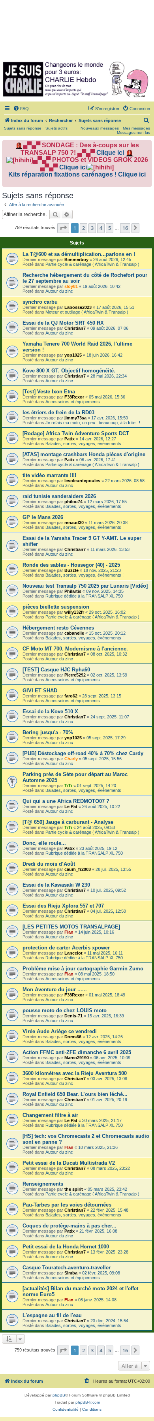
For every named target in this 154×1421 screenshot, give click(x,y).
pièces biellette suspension (56, 607)
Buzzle (71, 570)
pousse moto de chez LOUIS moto (65, 1010)
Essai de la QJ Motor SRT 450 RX (63, 323)
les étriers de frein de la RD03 (58, 412)
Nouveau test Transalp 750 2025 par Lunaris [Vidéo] (85, 586)
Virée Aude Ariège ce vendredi (60, 1031)
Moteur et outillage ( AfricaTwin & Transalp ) (86, 312)
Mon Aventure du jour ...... (55, 989)
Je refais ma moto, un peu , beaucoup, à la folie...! (92, 422)
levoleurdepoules (82, 480)
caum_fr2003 (77, 869)
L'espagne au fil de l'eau (52, 1315)
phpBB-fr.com (87, 1402)
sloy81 (71, 286)
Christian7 (75, 328)
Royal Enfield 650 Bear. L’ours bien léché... (75, 1094)
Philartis (72, 591)
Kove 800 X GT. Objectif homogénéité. (69, 371)
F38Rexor (74, 397)
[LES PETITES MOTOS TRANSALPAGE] (71, 927)
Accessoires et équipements (72, 401)
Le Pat (70, 806)
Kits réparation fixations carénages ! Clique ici (77, 174)
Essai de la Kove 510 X (50, 711)
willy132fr (74, 612)
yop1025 (73, 355)
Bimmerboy (76, 259)
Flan (68, 932)
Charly (71, 758)
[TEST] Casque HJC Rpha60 (56, 670)
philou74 (73, 501)
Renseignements (43, 1184)
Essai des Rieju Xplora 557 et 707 (63, 906)
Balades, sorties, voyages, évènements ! (84, 443)
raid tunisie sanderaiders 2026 (59, 496)
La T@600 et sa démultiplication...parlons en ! (79, 254)
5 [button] (109, 227)
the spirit (73, 1189)
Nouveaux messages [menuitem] (100, 128)
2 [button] (83, 227)
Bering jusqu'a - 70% (48, 732)
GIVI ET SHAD (40, 691)
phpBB (59, 1395)
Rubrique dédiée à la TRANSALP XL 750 (84, 596)
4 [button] (101, 227)
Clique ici (110, 152)
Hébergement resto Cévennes (58, 628)
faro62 (70, 696)
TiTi (68, 785)
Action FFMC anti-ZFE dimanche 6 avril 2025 (77, 1052)
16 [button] (125, 227)
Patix (69, 438)
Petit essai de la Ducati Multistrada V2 (69, 1163)
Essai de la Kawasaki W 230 (56, 885)
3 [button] (92, 227)
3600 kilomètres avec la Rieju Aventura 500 (75, 1073)
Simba (70, 1273)
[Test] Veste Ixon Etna (49, 392)
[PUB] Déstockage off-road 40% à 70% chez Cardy (83, 753)
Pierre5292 (75, 675)
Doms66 (72, 1036)
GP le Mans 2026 (43, 517)
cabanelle (74, 633)
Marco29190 (76, 1057)
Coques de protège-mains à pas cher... (69, 1226)
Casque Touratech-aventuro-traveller (67, 1268)
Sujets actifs (56, 128)
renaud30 (74, 522)
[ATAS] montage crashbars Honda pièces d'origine (84, 454)
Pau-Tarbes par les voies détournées (67, 1205)
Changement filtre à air (50, 1115)
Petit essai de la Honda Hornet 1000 (66, 1247)
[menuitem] (21, 108)
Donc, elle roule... (44, 843)
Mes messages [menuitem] (136, 128)
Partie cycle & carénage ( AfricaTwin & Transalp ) (92, 264)
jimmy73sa (75, 417)
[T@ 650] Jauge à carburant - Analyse (68, 822)
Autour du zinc (59, 291)
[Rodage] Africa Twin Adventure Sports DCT (76, 433)
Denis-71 (73, 1015)
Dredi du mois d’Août (49, 864)
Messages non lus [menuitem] (133, 132)
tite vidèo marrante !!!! (49, 475)
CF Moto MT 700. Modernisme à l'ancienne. (75, 649)
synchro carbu (40, 302)
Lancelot (73, 953)
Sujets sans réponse (22, 128)
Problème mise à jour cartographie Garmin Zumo (83, 969)
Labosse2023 (78, 307)
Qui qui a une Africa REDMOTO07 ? (66, 801)
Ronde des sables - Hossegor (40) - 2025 (71, 565)
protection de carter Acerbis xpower (66, 948)
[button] (63, 228)
